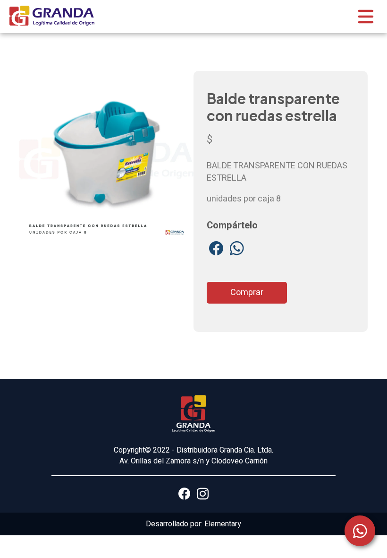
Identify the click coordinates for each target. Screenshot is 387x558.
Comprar (246, 292)
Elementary (222, 524)
